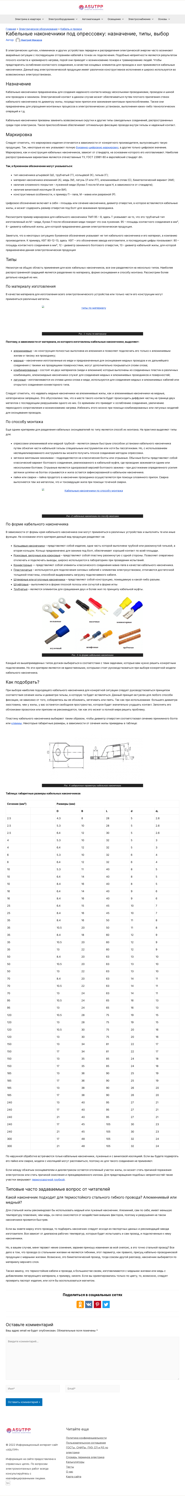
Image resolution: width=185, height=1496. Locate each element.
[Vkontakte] (88, 1304)
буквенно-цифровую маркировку (97, 147)
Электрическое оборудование (38, 28)
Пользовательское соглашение (86, 1442)
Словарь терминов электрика (85, 1457)
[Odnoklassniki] (80, 1304)
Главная (11, 28)
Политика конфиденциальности (86, 1437)
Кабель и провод (71, 28)
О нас (69, 1471)
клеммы (16, 723)
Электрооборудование (61, 19)
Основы (162, 19)
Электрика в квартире (28, 19)
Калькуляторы (75, 1461)
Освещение (114, 19)
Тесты (70, 1466)
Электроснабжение (139, 19)
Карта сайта (73, 1476)
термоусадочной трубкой (48, 1179)
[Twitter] (106, 1304)
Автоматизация (91, 19)
